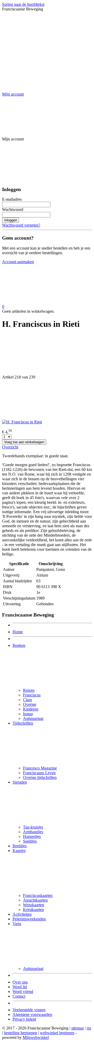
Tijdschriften (23, 723)
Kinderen (30, 709)
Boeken (19, 645)
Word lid (20, 987)
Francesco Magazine (40, 768)
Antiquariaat (33, 718)
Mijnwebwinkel (36, 1037)
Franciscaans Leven (39, 773)
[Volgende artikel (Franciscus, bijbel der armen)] (47, 400)
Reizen (28, 690)
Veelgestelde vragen (29, 1010)
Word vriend (23, 991)
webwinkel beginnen (57, 1033)
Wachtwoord (12, 209)
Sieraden (20, 782)
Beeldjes (20, 846)
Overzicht (10, 447)
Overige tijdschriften (40, 777)
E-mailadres (12, 199)
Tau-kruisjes (33, 827)
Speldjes (30, 841)
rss (89, 1028)
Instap (28, 714)
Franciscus (31, 695)
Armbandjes (33, 832)
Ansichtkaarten (35, 900)
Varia (17, 923)
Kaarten (19, 850)
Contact (19, 996)
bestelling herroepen (20, 1033)
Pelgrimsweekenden (29, 919)
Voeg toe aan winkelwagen (24, 442)
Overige (29, 704)
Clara (27, 699)
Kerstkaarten (33, 909)
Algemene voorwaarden (32, 1014)
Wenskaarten (33, 905)
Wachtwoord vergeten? (21, 225)
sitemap (77, 1028)
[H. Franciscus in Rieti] (22, 422)
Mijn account (13, 94)
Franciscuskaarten (37, 895)
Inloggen (10, 220)
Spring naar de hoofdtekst (23, 4)
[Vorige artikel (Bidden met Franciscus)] (47, 355)
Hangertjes (32, 836)
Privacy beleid (24, 1019)
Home (18, 632)
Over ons (20, 982)
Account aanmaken (18, 261)
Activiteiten (22, 914)
